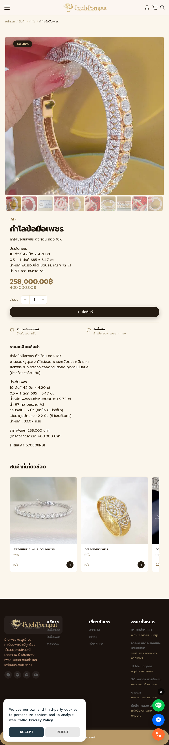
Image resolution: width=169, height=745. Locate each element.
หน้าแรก (10, 22)
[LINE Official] (158, 705)
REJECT (63, 732)
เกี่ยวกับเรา (96, 644)
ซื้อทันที (87, 312)
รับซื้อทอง (53, 630)
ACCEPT (26, 732)
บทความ (94, 630)
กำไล (32, 22)
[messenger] (26, 675)
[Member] (147, 7)
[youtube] (36, 675)
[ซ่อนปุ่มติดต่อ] (161, 691)
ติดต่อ (93, 637)
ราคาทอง (53, 644)
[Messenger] (158, 720)
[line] (17, 675)
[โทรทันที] (158, 734)
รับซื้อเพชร (54, 637)
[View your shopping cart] (155, 7)
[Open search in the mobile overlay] (162, 8)
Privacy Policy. (41, 720)
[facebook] (8, 675)
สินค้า (22, 22)
